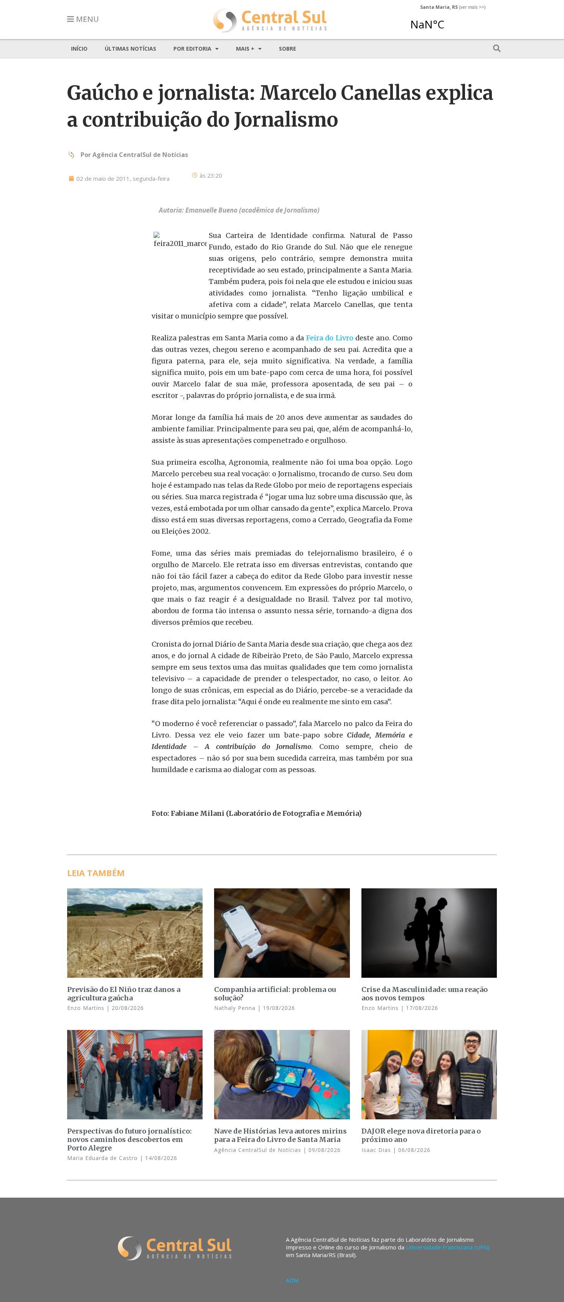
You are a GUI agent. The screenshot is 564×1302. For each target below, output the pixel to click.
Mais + (245, 48)
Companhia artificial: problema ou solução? (275, 993)
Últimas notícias (130, 48)
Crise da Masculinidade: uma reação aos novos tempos (424, 993)
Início (79, 48)
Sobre (287, 48)
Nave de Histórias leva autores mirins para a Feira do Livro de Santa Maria (280, 1135)
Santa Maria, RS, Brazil (450, 20)
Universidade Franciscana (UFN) (448, 1247)
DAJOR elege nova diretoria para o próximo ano (421, 1135)
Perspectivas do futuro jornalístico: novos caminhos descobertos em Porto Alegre (129, 1139)
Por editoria (192, 48)
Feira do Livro (329, 337)
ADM (292, 1280)
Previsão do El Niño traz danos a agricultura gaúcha (123, 993)
